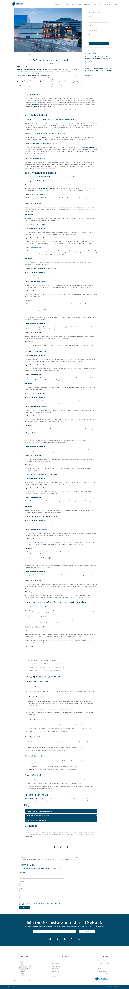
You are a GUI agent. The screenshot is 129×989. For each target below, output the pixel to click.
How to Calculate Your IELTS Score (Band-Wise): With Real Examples (98, 58)
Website (21, 895)
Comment (22, 872)
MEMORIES (107, 4)
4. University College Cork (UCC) (36, 310)
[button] (54, 847)
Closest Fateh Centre (90, 28)
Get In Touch (97, 4)
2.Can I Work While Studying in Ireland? (38, 815)
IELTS (62, 709)
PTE (70, 709)
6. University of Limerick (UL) (35, 393)
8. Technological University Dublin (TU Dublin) (41, 474)
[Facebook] (50, 939)
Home (16, 54)
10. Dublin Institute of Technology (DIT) (39, 558)
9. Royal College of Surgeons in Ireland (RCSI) (41, 516)
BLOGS (116, 4)
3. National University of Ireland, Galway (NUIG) (42, 268)
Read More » (88, 63)
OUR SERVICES (76, 4)
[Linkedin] (71, 939)
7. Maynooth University (33, 433)
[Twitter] (57, 939)
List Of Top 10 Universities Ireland (33, 54)
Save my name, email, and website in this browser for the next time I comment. (40, 904)
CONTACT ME (99, 43)
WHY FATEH (65, 4)
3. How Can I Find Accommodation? (36, 820)
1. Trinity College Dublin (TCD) (36, 181)
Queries (99, 33)
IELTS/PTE (87, 4)
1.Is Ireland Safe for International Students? (39, 811)
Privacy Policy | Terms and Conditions (112, 986)
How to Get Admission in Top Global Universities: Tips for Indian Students (99, 69)
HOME (57, 4)
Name (89, 14)
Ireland (21, 54)
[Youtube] (64, 939)
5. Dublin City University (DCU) (36, 351)
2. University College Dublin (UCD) (37, 224)
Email (21, 888)
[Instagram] (78, 939)
